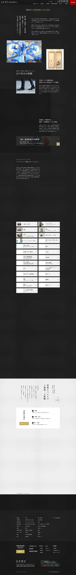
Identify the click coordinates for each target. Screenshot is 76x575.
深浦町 (19, 347)
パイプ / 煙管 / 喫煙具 (56, 517)
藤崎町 (27, 347)
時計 (17, 536)
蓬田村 (22, 361)
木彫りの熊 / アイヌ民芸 (29, 519)
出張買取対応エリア (56, 550)
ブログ (46, 546)
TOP (16, 493)
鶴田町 (25, 332)
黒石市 (22, 317)
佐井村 (19, 324)
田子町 (19, 332)
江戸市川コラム (48, 550)
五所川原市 (28, 317)
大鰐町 (22, 309)
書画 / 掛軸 (18, 521)
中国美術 (18, 519)
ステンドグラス (19, 532)
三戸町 (22, 324)
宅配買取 (41, 550)
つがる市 (28, 332)
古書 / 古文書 (28, 526)
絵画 (17, 528)
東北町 (31, 332)
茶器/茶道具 (19, 524)
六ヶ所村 (22, 369)
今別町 (31, 309)
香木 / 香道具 (40, 517)
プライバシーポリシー (19, 571)
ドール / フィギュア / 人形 (30, 521)
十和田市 (22, 332)
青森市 (19, 309)
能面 (26, 528)
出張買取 (41, 548)
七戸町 (27, 324)
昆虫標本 (27, 536)
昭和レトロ (40, 536)
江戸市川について (33, 546)
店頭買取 (41, 552)
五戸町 (25, 317)
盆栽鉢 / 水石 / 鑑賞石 (29, 530)
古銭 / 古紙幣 (40, 519)
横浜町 (19, 361)
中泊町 (22, 339)
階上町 (33, 347)
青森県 (25, 493)
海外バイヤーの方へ (56, 552)
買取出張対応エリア (20, 493)
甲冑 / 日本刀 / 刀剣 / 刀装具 (30, 524)
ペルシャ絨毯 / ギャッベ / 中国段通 (43, 524)
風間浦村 (19, 317)
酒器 (17, 534)
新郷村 (24, 324)
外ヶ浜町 (30, 324)
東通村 (22, 347)
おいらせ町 (34, 309)
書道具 (18, 526)
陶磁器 (39, 532)
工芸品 (27, 532)
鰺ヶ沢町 (38, 309)
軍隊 (39, 530)
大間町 (41, 309)
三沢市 (19, 354)
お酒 (26, 517)
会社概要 (54, 548)
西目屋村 (19, 339)
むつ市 (22, 354)
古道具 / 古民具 (19, 530)
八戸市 (30, 347)
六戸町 (19, 369)
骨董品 (18, 517)
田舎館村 (24, 309)
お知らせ (47, 548)
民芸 (39, 521)
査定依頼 (19, 551)
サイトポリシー (24, 571)
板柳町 (28, 309)
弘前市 (24, 347)
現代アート (40, 528)
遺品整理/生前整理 (33, 551)
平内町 (38, 347)
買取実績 (31, 548)
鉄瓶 (39, 534)
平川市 (35, 347)
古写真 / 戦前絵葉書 (29, 534)
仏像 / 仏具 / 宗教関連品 (42, 526)
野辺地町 (25, 339)
